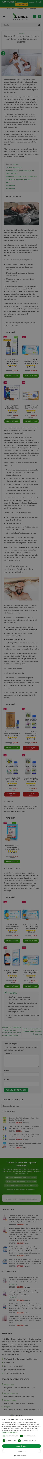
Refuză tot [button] (21, 1451)
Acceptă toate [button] (21, 1446)
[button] (21, 1455)
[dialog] (21, 1437)
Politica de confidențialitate (9, 1432)
